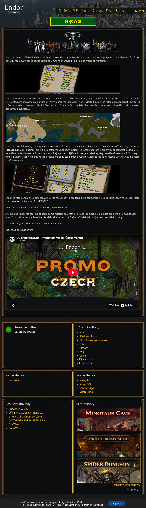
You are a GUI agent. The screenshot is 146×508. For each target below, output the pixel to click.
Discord (98, 10)
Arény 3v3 (85, 384)
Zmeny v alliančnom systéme (25, 416)
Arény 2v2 (85, 380)
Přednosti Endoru (89, 336)
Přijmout (117, 503)
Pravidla (84, 332)
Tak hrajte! (56, 223)
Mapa (86, 10)
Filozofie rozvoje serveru (93, 340)
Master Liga (86, 392)
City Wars (14, 424)
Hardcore (14, 380)
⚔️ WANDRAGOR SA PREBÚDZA (27, 420)
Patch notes (86, 344)
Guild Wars (15, 428)
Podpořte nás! (115, 10)
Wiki (76, 10)
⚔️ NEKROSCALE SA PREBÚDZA (26, 412)
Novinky (64, 10)
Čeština (138, 1)
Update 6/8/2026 (18, 409)
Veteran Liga (86, 388)
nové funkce (34, 207)
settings (99, 505)
